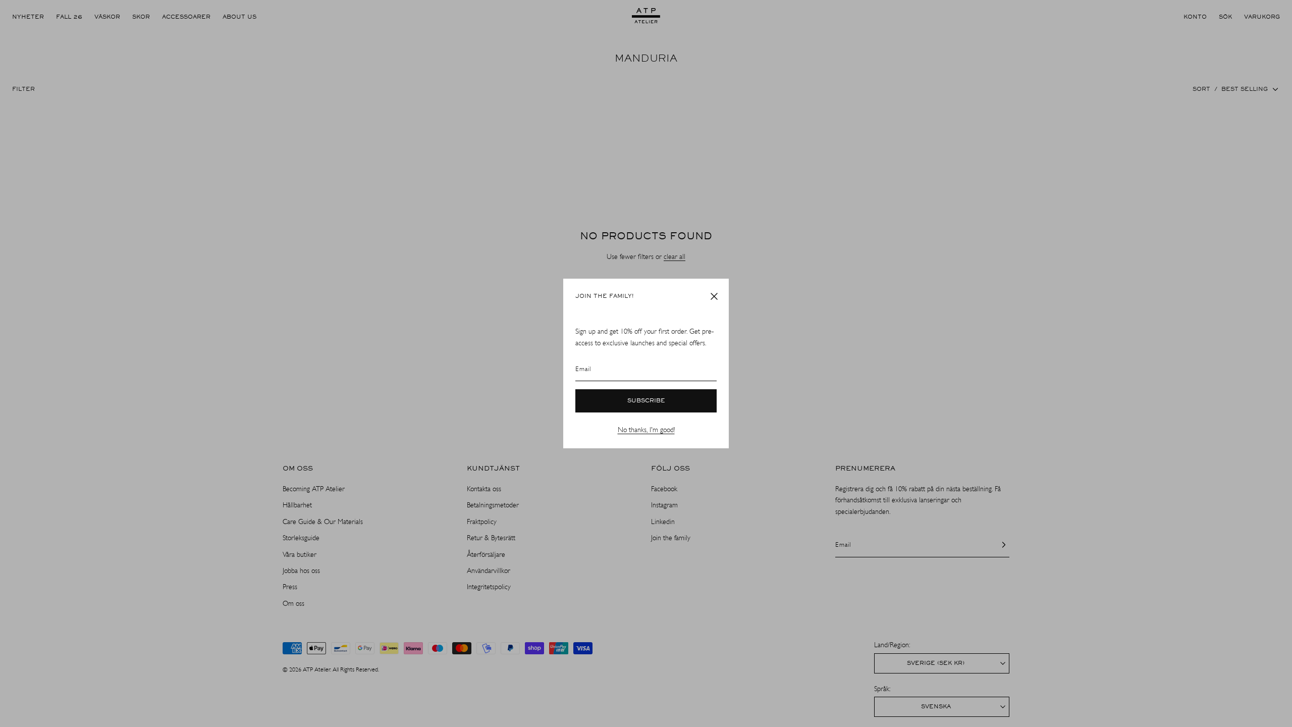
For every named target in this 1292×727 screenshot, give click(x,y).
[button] (714, 296)
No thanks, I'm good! (646, 430)
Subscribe (646, 400)
